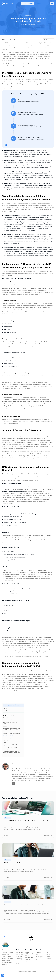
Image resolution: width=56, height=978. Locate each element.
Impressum (4, 971)
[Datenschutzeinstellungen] (2, 975)
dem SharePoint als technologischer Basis (13, 491)
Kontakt (39, 3)
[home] (7, 3)
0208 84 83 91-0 (29, 3)
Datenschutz (9, 971)
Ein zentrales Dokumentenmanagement (42, 86)
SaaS (21, 554)
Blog (3, 39)
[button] (52, 3)
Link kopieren (49, 40)
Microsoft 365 (36, 251)
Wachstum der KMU (40, 185)
